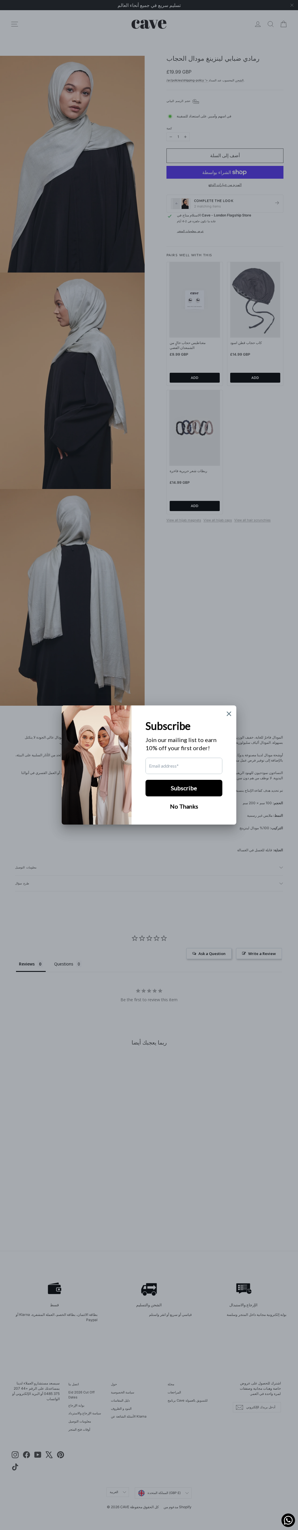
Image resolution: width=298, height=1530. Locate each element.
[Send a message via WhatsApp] (288, 1520)
